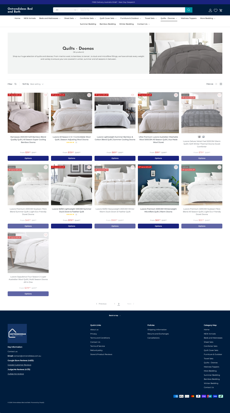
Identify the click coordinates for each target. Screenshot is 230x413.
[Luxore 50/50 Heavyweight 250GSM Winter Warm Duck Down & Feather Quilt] (115, 184)
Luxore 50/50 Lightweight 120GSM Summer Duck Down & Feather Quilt (71, 210)
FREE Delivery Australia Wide (104, 2)
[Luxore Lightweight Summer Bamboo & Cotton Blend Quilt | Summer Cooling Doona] (115, 112)
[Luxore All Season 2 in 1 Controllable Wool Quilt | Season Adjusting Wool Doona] (71, 112)
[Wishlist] (215, 10)
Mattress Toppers (189, 18)
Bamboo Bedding (108, 24)
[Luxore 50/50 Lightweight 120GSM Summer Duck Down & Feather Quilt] (71, 184)
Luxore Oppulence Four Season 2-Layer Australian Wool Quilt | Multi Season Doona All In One (28, 279)
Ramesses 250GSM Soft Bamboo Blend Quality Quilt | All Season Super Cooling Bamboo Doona (28, 139)
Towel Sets (150, 18)
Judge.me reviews (16, 374)
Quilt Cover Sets (107, 18)
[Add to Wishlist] (46, 95)
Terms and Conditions (100, 338)
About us (94, 329)
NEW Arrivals (30, 18)
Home (17, 18)
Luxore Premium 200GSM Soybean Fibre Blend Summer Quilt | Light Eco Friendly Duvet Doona (28, 211)
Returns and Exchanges (158, 334)
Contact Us (142, 24)
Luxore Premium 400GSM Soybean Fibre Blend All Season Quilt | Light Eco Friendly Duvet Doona (202, 211)
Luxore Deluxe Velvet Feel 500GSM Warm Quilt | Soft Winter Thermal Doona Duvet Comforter (202, 144)
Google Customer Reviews (19, 365)
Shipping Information (157, 329)
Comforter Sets (87, 18)
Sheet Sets (69, 18)
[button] (221, 10)
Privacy (93, 334)
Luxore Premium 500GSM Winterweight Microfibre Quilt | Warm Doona (158, 210)
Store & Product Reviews (101, 354)
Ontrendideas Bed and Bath (21, 402)
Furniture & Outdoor (129, 18)
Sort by (26, 84)
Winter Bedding (126, 24)
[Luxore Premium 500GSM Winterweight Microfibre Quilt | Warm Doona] (158, 184)
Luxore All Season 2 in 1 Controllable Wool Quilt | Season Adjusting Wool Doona (72, 138)
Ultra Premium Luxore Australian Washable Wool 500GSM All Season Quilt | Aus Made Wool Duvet (158, 139)
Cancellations (153, 338)
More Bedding (206, 18)
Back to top (114, 315)
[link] (131, 303)
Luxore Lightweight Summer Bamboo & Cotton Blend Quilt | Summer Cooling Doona (115, 138)
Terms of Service (97, 346)
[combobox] (122, 9)
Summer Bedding (88, 24)
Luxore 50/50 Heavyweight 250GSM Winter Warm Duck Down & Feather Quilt (115, 210)
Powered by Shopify (37, 402)
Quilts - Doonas (168, 18)
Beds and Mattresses (48, 18)
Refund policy (96, 350)
